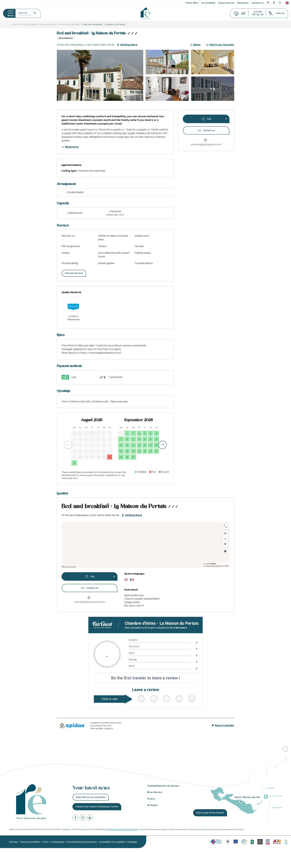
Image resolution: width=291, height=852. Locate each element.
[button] (287, 2)
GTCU (45, 842)
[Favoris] (280, 3)
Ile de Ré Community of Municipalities (122, 829)
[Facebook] (75, 817)
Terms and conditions (30, 842)
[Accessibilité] (274, 2)
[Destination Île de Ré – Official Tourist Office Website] (145, 13)
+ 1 (212, 88)
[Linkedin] (90, 817)
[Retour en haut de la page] (285, 749)
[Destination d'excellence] (227, 841)
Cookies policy (57, 842)
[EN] (287, 2)
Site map (13, 842)
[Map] (268, 3)
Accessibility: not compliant (112, 842)
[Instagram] (82, 817)
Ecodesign (132, 842)
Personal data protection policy (82, 842)
